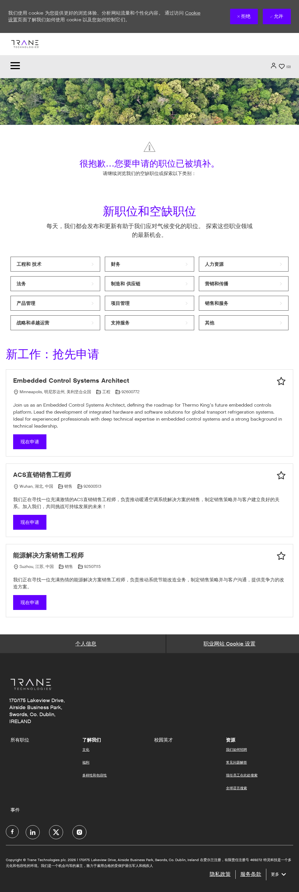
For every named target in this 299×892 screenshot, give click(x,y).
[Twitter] (56, 832)
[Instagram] (79, 832)
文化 (85, 749)
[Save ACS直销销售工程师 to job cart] (281, 475)
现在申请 (29, 442)
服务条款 (250, 874)
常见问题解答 (236, 762)
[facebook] (12, 831)
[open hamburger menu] (15, 67)
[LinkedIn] (33, 832)
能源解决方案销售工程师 (48, 555)
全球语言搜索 (236, 788)
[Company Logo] (25, 43)
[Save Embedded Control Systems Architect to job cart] (281, 381)
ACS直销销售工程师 (42, 475)
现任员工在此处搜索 (242, 775)
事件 (15, 810)
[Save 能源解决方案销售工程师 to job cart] (281, 556)
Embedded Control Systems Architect (71, 380)
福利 (85, 762)
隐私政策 (220, 874)
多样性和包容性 (94, 775)
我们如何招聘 (236, 749)
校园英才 (163, 740)
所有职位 (20, 740)
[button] (274, 65)
